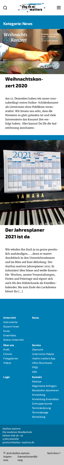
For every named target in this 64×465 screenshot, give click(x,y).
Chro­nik (7, 353)
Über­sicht (37, 349)
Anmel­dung (38, 394)
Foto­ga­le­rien (10, 358)
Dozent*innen (11, 326)
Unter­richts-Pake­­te (43, 353)
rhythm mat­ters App (43, 358)
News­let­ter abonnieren (45, 390)
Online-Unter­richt (13, 339)
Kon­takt (37, 376)
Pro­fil (6, 349)
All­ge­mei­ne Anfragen (44, 385)
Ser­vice (36, 345)
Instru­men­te (10, 322)
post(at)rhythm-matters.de (18, 442)
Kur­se (6, 330)
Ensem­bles (9, 335)
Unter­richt (9, 317)
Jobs (34, 371)
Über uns (8, 345)
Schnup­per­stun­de (42, 403)
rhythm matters (21, 453)
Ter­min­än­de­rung (41, 407)
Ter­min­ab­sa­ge (40, 412)
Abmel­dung (38, 416)
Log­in (6, 376)
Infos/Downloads (42, 362)
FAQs (35, 367)
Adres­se (36, 381)
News (35, 317)
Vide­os (7, 362)
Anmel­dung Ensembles (45, 399)
